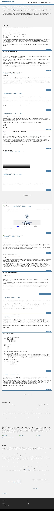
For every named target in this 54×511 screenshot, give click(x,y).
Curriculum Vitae (41, 2)
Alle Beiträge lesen (27, 17)
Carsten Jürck (19, 475)
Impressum (4, 504)
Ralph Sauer (35, 476)
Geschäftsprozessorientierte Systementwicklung (20, 9)
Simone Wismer (35, 478)
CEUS (28, 503)
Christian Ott (19, 477)
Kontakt (3, 503)
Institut (50, 2)
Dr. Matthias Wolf (18, 483)
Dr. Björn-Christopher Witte (17, 482)
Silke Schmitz (35, 477)
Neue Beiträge (35, 2)
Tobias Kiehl (19, 476)
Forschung (46, 2)
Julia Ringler (19, 480)
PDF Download (4, 493)
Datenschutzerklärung (5, 505)
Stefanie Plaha (19, 479)
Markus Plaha (19, 478)
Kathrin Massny (35, 475)
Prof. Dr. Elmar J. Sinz (8, 1)
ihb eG (28, 504)
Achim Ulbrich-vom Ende (11, 481)
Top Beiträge (30, 2)
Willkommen (25, 2)
